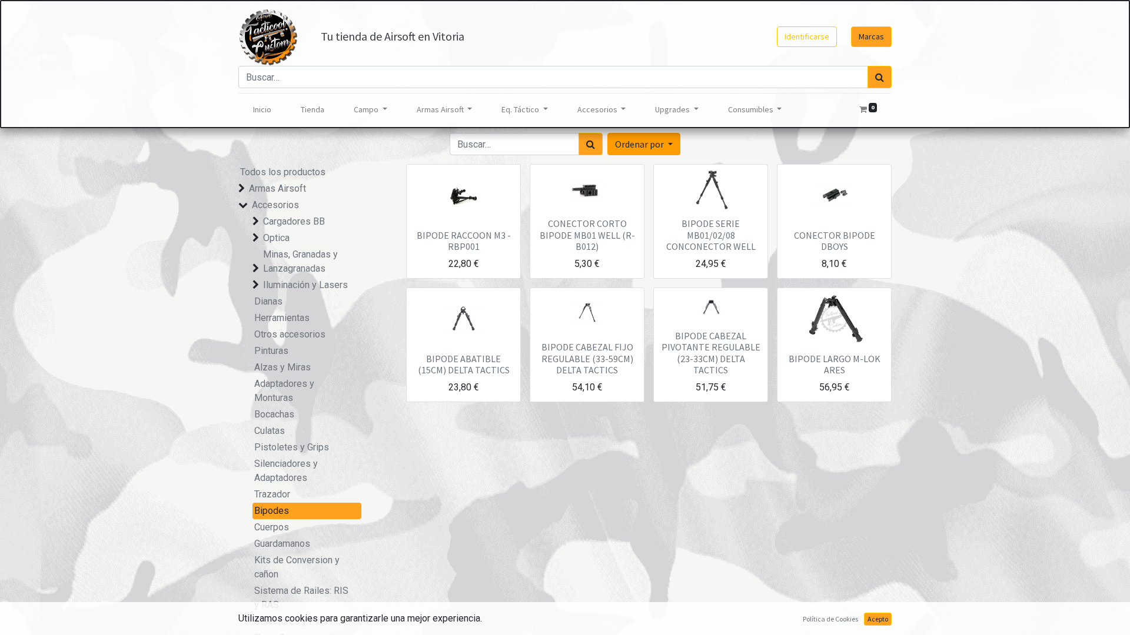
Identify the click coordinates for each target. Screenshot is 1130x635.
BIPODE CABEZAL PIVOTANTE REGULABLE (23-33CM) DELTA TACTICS (711, 353)
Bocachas (274, 414)
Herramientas (282, 317)
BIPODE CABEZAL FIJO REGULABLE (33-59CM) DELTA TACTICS (587, 358)
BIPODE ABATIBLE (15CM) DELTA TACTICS (464, 364)
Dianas (268, 301)
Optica (276, 237)
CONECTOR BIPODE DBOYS (834, 240)
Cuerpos (271, 527)
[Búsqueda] (880, 77)
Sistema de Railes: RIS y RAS (301, 597)
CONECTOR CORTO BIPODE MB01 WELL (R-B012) (587, 235)
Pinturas (271, 350)
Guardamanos (282, 543)
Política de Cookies (830, 618)
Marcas (871, 36)
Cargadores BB (294, 221)
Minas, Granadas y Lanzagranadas (300, 261)
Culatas (269, 430)
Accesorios (275, 204)
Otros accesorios (289, 334)
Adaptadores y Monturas (284, 390)
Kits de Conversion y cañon (297, 567)
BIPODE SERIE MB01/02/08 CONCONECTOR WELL (711, 235)
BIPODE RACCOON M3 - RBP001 (464, 240)
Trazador (272, 494)
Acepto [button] (878, 618)
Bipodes (271, 510)
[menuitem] (262, 109)
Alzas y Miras (282, 367)
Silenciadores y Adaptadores (286, 470)
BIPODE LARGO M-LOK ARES (834, 364)
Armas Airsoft (277, 188)
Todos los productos (282, 172)
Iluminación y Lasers (305, 284)
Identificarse (807, 36)
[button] (643, 144)
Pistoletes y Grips (291, 447)
